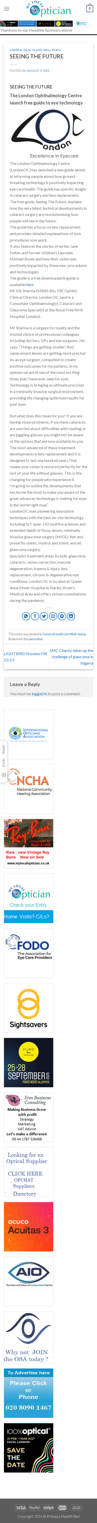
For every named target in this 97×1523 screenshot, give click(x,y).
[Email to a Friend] (53, 616)
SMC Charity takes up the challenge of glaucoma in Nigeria (71, 656)
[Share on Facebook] (35, 616)
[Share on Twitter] (44, 616)
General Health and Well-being (35, 49)
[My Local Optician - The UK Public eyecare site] (48, 8)
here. (30, 284)
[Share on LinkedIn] (71, 616)
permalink (36, 639)
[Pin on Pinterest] (62, 616)
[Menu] (7, 8)
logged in (39, 693)
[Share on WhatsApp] (26, 616)
